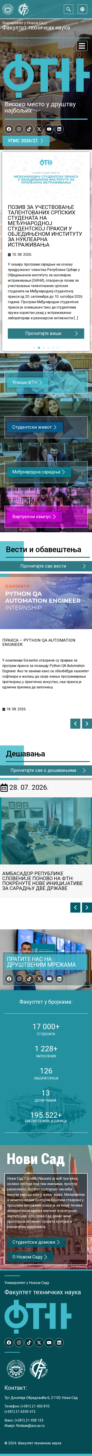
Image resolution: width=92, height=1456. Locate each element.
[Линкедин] (59, 129)
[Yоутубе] (49, 129)
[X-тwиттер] (39, 129)
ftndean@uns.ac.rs (30, 1426)
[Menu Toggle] (82, 46)
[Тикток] (29, 129)
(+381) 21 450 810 (35, 1406)
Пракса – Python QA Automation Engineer (38, 642)
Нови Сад (36, 1159)
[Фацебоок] (8, 129)
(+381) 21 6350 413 (20, 1411)
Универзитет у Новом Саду (24, 23)
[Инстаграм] (19, 129)
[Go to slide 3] (44, 348)
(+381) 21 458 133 (29, 1420)
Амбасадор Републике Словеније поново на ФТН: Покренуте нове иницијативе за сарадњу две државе (42, 881)
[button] (75, 724)
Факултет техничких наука (42, 1292)
